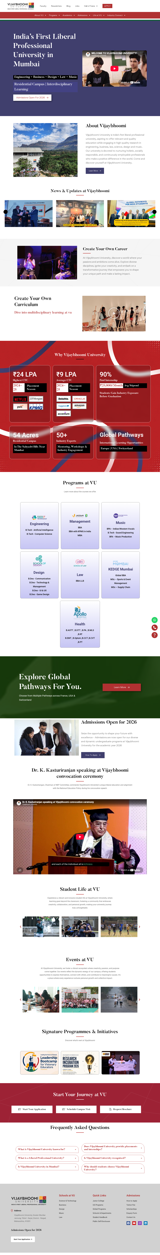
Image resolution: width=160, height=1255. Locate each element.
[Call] (155, 628)
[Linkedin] (145, 1223)
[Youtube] (134, 1223)
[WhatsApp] (155, 620)
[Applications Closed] (39, 1062)
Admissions (82, 15)
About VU (39, 15)
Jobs (77, 6)
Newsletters (56, 6)
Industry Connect (115, 15)
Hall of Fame (89, 6)
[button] (32, 97)
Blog (68, 6)
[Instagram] (140, 1223)
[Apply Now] (80, 1062)
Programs (53, 15)
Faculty (43, 6)
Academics (67, 15)
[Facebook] (128, 1223)
